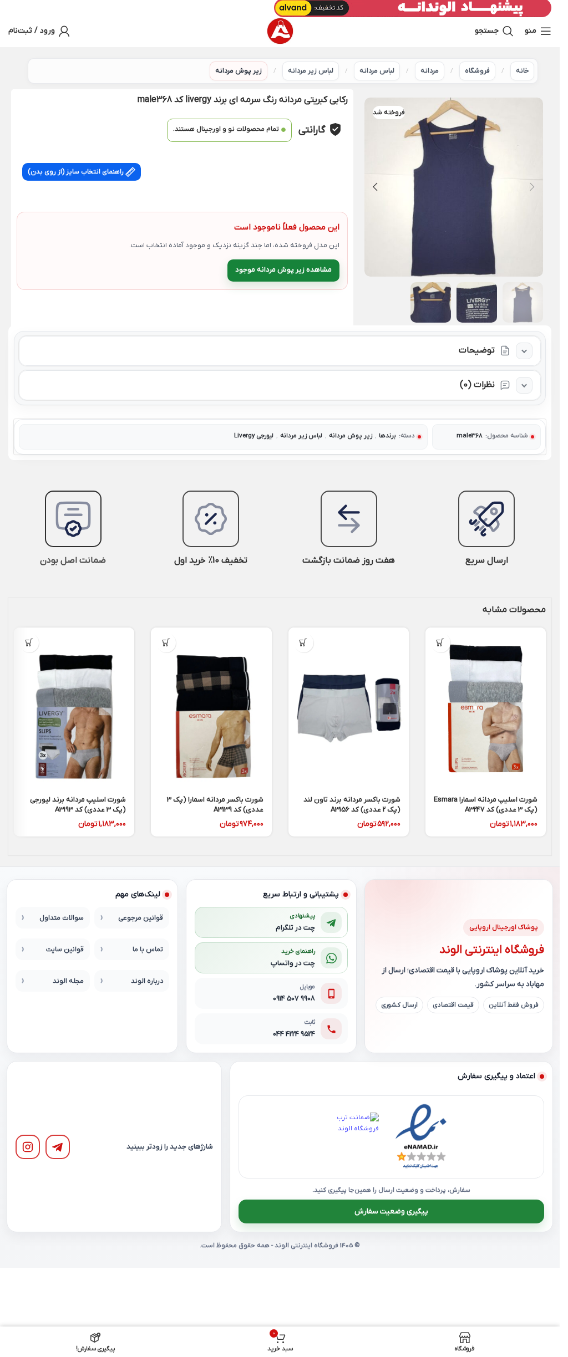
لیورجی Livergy (253, 436)
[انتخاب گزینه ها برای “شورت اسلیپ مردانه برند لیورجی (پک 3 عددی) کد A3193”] (29, 642)
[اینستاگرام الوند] (28, 1147)
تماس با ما (148, 949)
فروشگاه (477, 71)
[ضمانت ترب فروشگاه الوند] (354, 1137)
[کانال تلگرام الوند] (57, 1147)
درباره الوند (147, 981)
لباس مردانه (376, 71)
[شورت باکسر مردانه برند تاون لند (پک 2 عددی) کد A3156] (348, 708)
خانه (522, 71)
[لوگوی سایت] (280, 31)
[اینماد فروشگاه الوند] (421, 1137)
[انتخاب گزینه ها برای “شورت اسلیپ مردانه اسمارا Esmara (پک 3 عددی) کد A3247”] (440, 642)
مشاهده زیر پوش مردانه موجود (283, 269)
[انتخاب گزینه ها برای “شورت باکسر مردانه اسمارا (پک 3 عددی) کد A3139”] (166, 642)
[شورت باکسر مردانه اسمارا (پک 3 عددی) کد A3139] (211, 708)
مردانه (429, 71)
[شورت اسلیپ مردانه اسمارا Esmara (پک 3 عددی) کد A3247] (485, 708)
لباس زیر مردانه (310, 71)
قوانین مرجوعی (140, 918)
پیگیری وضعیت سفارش (391, 1211)
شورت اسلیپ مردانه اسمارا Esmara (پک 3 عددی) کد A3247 (485, 804)
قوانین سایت (65, 949)
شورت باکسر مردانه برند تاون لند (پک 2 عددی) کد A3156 (351, 804)
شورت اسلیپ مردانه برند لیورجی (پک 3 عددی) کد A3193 (78, 804)
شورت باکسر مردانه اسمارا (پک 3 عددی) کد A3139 (215, 804)
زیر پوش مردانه (238, 71)
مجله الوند (68, 981)
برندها (387, 436)
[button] (532, 187)
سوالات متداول (61, 918)
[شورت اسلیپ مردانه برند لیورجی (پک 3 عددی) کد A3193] (74, 708)
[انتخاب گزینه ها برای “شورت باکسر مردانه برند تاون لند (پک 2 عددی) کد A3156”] (303, 642)
